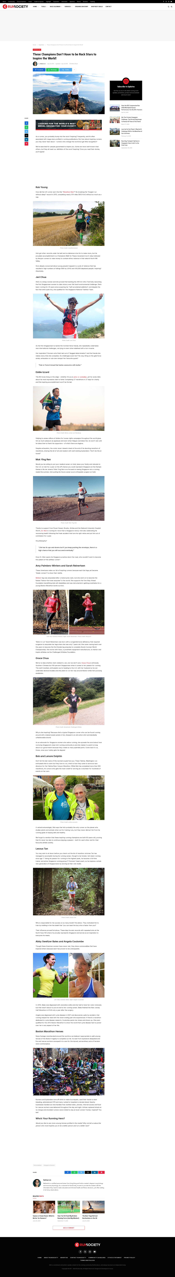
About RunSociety (51, 1257)
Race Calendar (55, 6)
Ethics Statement (115, 1257)
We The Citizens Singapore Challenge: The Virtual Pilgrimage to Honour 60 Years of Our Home (131, 119)
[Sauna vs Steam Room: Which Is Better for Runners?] (44, 1207)
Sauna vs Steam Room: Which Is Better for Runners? (43, 1217)
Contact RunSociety (78, 1257)
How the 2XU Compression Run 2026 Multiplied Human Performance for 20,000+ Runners (131, 108)
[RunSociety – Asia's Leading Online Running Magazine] (15, 6)
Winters (38, 578)
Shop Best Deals (97, 6)
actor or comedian (80, 377)
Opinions (72, 1)
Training (92, 1)
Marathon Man (68, 192)
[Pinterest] (26, 144)
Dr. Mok (44, 531)
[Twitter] (26, 131)
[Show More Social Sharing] (74, 69)
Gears (30, 1)
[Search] (171, 7)
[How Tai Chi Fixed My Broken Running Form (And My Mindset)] (69, 1207)
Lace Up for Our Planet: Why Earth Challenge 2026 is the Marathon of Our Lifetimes (131, 131)
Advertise (64, 1257)
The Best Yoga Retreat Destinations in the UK (90, 1217)
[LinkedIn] (26, 139)
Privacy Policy (129, 1257)
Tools (43, 6)
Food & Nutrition (21, 1)
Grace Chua (85, 663)
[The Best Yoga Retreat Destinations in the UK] (93, 1207)
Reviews (85, 1)
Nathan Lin (43, 63)
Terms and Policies (87, 1260)
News (4, 1)
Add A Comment (68, 1228)
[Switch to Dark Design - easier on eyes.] (169, 6)
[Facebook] (26, 123)
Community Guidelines (96, 1257)
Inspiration (56, 1)
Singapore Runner (49, 1165)
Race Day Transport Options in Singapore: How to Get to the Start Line (130, 143)
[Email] (26, 135)
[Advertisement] (87, 25)
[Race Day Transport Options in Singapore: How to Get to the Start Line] (115, 143)
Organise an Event (81, 6)
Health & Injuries (39, 1)
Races (79, 1)
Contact (109, 6)
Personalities (37, 1165)
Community (11, 1)
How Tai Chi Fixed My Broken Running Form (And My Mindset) (68, 1217)
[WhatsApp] (26, 127)
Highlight (48, 1)
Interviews (64, 1)
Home (35, 6)
